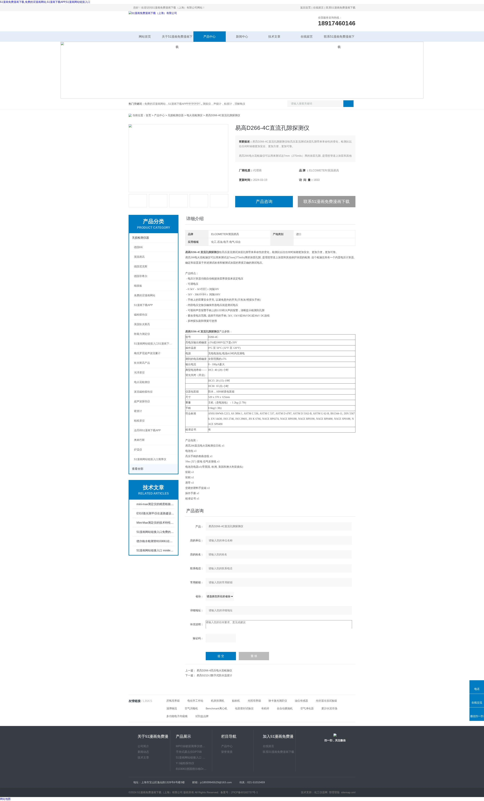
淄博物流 (171, 708)
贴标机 (236, 700)
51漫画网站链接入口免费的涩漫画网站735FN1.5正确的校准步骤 (155, 531)
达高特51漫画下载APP (147, 430)
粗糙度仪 (139, 420)
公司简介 (143, 746)
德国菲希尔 (140, 276)
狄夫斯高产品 (142, 362)
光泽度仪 (139, 372)
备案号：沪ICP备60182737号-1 (239, 792)
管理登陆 (334, 792)
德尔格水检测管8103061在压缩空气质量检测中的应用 (155, 541)
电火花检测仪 (194, 115)
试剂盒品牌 (202, 716)
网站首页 (145, 36)
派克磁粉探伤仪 (143, 391)
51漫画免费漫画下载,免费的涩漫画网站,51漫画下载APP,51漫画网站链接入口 (45, 1)
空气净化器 (307, 708)
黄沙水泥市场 (329, 708)
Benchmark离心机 (216, 708)
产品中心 (209, 36)
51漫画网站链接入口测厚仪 (150, 459)
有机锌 (265, 708)
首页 (148, 115)
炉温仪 (138, 449)
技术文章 (274, 36)
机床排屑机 (217, 700)
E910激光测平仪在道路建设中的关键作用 (155, 513)
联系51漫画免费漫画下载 (340, 7)
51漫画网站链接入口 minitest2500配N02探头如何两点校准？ (155, 550)
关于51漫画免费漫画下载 (177, 38)
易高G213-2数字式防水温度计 (214, 675)
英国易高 (139, 256)
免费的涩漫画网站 (144, 295)
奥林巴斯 (139, 439)
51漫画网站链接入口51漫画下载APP (155, 343)
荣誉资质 (227, 751)
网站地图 (5, 798)
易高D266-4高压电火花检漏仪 (214, 670)
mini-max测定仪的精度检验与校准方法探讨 (155, 504)
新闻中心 (242, 36)
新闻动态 (143, 751)
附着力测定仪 (142, 333)
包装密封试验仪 (244, 708)
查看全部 (137, 468)
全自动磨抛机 (285, 708)
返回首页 (305, 7)
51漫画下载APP (143, 304)
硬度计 (138, 410)
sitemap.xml (348, 792)
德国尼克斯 (140, 266)
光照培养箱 (254, 700)
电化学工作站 (195, 700)
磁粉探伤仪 (140, 314)
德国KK (138, 247)
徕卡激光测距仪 (277, 700)
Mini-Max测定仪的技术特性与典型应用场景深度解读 (155, 522)
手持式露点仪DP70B (189, 751)
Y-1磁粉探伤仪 (185, 763)
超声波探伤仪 (142, 401)
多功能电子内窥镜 (177, 716)
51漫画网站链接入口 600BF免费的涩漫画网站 (191, 757)
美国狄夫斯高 (142, 324)
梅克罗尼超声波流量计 (147, 353)
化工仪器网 (320, 792)
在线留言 (318, 7)
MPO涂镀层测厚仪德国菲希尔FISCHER (191, 746)
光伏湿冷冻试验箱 (326, 700)
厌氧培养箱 (173, 700)
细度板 (138, 285)
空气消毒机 (191, 708)
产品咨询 (264, 201)
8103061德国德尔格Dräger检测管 (191, 768)
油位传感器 (301, 700)
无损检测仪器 (176, 115)
